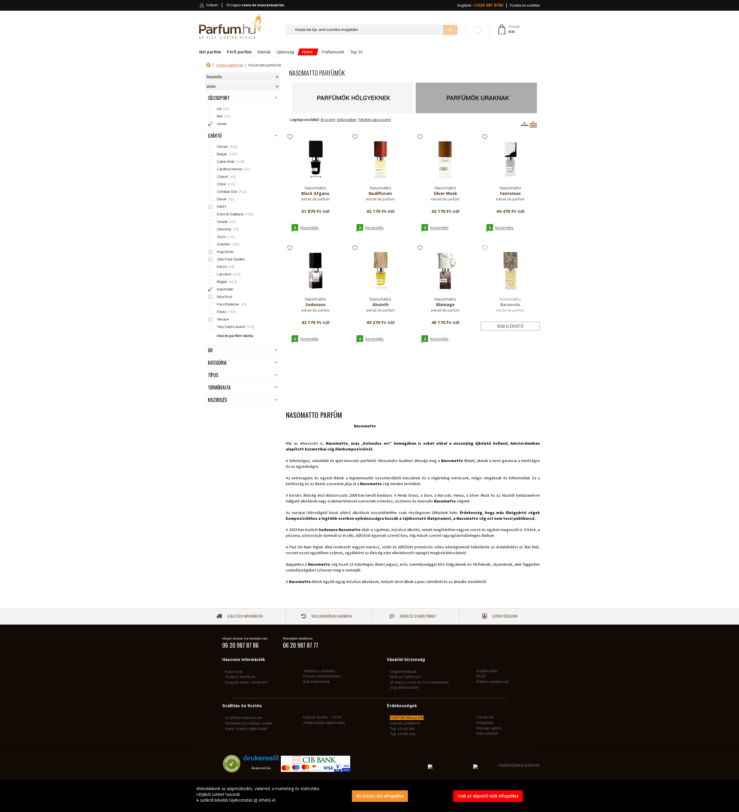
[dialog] (369, 796)
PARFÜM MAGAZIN (407, 718)
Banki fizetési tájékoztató (246, 729)
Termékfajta (219, 387)
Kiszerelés (217, 400)
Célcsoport (219, 98)
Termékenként (533, 124)
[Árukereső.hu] (261, 760)
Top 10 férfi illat (402, 734)
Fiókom (212, 5)
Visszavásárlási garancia (331, 616)
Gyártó (215, 136)
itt (255, 800)
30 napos (255, 5)
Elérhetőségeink (504, 616)
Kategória (217, 363)
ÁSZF (481, 676)
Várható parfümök (405, 723)
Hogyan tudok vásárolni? (247, 682)
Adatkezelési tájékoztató (324, 722)
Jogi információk (404, 687)
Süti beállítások (316, 681)
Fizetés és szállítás (525, 5)
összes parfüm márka (235, 336)
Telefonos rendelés (319, 671)
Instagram (484, 722)
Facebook (485, 717)
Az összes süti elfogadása (380, 796)
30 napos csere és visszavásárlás (419, 682)
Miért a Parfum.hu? (406, 677)
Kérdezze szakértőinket (418, 616)
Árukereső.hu (260, 768)
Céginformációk (403, 671)
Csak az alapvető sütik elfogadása (488, 796)
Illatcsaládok (487, 733)
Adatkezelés (486, 671)
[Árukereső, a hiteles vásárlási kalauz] (231, 770)
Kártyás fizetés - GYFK (322, 717)
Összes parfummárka (321, 676)
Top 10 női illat (402, 729)
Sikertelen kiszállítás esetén (249, 723)
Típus (213, 375)
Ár (210, 350)
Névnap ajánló (488, 728)
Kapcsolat (233, 671)
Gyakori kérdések (240, 677)
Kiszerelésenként (524, 124)
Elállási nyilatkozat (492, 681)
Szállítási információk (244, 616)
